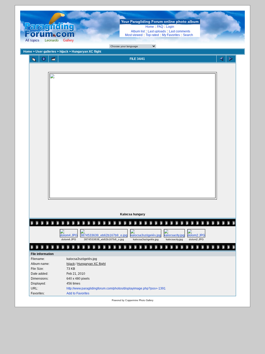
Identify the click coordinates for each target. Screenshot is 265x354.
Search (188, 35)
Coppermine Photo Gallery (139, 300)
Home (149, 27)
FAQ (160, 27)
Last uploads (157, 31)
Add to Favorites (78, 293)
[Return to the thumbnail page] (34, 59)
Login (170, 27)
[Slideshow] (53, 59)
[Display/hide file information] (43, 59)
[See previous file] (221, 59)
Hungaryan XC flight (86, 51)
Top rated (152, 35)
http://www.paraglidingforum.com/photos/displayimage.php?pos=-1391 (116, 288)
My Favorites (171, 35)
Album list (138, 31)
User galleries (45, 51)
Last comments (179, 31)
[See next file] (230, 59)
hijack (64, 51)
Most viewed (134, 35)
